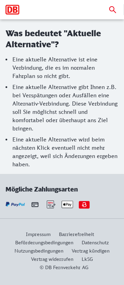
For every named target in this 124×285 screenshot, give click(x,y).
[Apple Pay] (67, 204)
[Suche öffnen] (112, 9)
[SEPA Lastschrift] (50, 204)
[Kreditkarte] (35, 204)
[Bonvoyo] (84, 204)
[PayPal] (15, 204)
